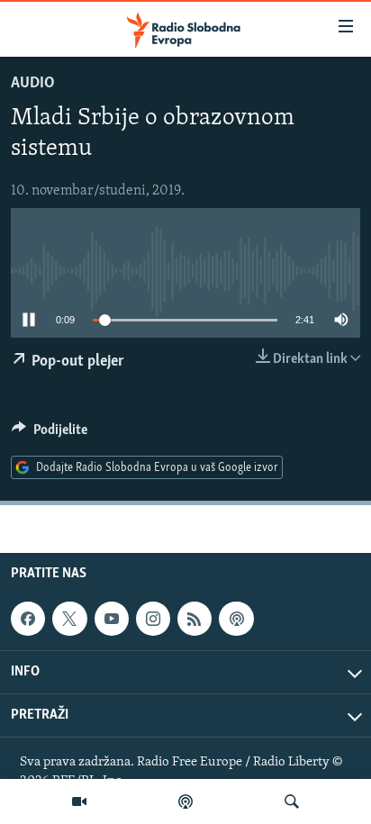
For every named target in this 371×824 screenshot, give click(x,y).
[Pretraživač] (292, 801)
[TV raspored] (236, 619)
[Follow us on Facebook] (28, 619)
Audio (33, 84)
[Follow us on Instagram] (153, 619)
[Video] (79, 801)
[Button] (49, 434)
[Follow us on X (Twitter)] (69, 619)
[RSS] (194, 619)
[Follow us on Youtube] (112, 619)
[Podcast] (185, 801)
